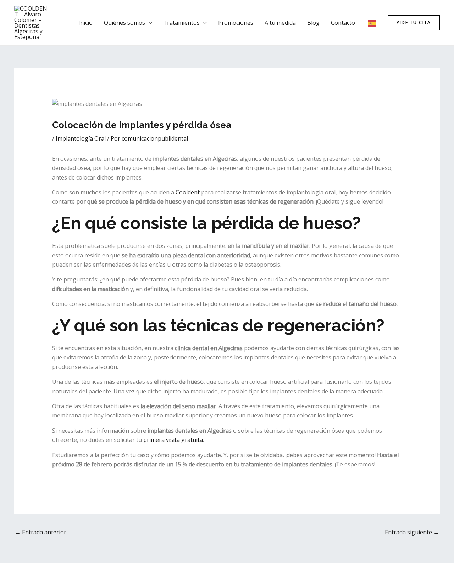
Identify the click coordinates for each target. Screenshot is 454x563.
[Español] (372, 22)
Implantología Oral (81, 138)
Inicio (85, 23)
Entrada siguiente (412, 532)
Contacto (343, 23)
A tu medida (280, 23)
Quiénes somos (124, 23)
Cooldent (188, 192)
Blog (313, 23)
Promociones (235, 23)
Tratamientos (181, 23)
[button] (148, 22)
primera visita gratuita (173, 440)
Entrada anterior (40, 532)
